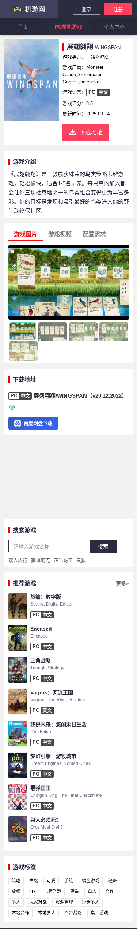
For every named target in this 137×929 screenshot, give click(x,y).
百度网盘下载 (38, 423)
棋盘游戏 (90, 881)
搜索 (103, 546)
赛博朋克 (40, 560)
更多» (122, 584)
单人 (92, 891)
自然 (33, 881)
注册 (118, 9)
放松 (16, 891)
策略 (16, 881)
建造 (74, 891)
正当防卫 (63, 560)
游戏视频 (60, 234)
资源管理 (64, 902)
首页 (23, 27)
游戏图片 (25, 234)
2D (32, 891)
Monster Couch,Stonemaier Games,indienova (82, 74)
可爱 (51, 881)
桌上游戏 (99, 912)
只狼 (81, 560)
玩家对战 (38, 902)
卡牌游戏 (52, 891)
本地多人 (47, 912)
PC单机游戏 (68, 27)
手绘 (68, 881)
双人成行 (17, 560)
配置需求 (94, 234)
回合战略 (73, 912)
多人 (16, 902)
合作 (109, 891)
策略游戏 (100, 57)
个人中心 (114, 27)
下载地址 (91, 132)
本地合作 (20, 912)
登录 (86, 9)
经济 (112, 881)
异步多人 (90, 902)
